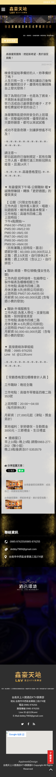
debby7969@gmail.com (23, 549)
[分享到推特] (22, 724)
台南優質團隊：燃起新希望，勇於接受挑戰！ (26, 498)
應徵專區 (29, 35)
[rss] (34, 724)
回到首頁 (46, 2)
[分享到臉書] (28, 724)
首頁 (24, 35)
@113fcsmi (31, 712)
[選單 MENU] (3, 9)
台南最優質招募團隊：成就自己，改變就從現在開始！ (27, 487)
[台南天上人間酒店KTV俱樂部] (18, 10)
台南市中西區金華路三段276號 (26, 556)
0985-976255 (17, 541)
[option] (28, 622)
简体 (53, 2)
